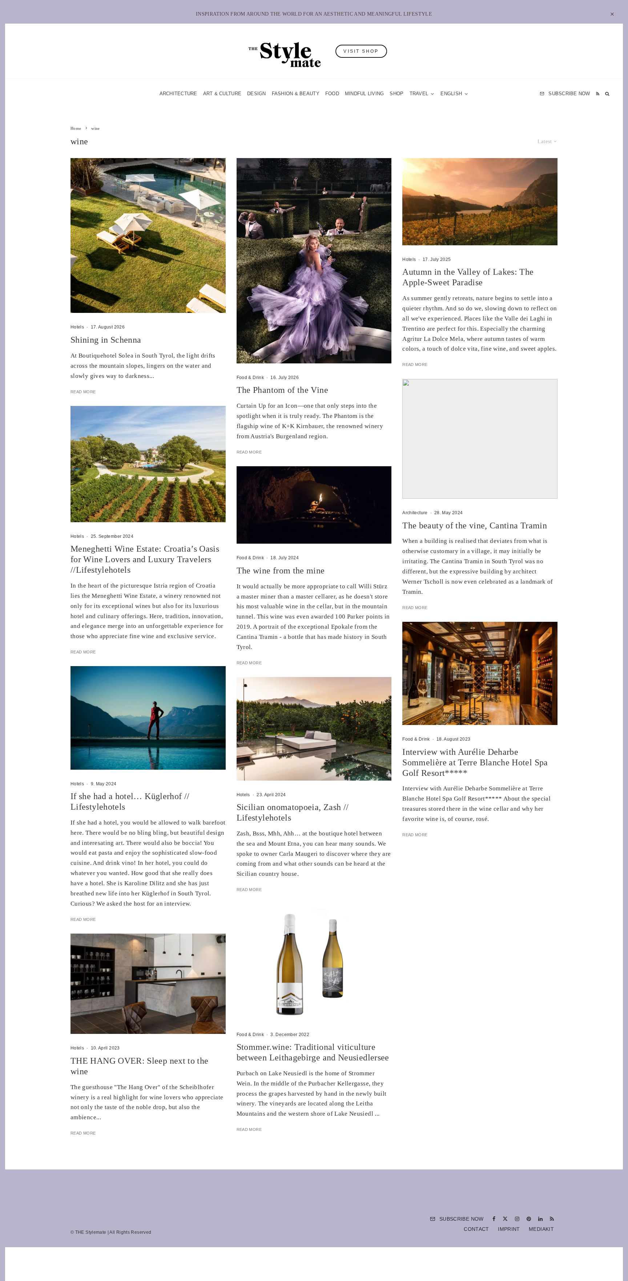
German (388, 711)
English (387, 725)
